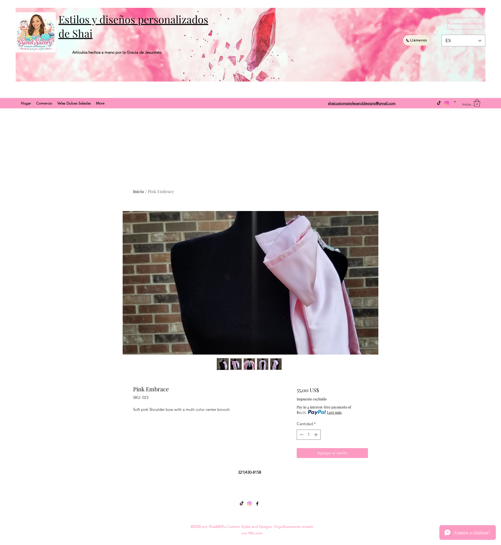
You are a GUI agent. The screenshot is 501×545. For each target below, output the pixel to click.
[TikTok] (439, 103)
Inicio (138, 191)
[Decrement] (301, 434)
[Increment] (316, 434)
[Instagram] (446, 103)
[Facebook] (257, 503)
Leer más (334, 412)
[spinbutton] (308, 434)
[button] (477, 103)
